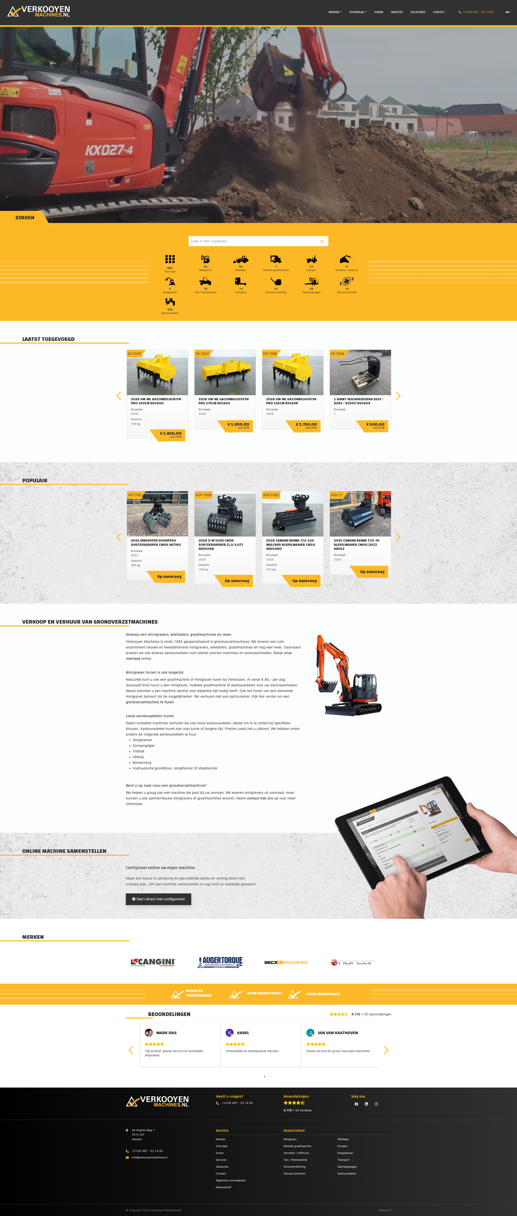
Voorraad (221, 1146)
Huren (220, 1153)
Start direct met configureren (160, 899)
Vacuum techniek (294, 1173)
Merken (221, 1139)
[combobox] (258, 241)
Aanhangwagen (347, 1166)
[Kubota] (225, 962)
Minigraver (290, 1139)
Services (221, 1159)
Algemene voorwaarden (231, 1180)
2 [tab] (252, 1077)
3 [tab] (258, 1077)
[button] (508, 12)
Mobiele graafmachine (297, 1146)
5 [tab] (271, 1077)
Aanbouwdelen (346, 1173)
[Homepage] (35, 11)
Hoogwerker (345, 1153)
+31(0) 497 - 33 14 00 (478, 12)
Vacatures (222, 1166)
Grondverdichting (295, 1166)
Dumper (342, 1146)
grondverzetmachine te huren (150, 702)
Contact (221, 1173)
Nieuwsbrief (223, 1187)
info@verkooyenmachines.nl (149, 1157)
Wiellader (343, 1139)
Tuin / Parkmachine (295, 1159)
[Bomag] (159, 962)
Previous (119, 396)
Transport (343, 1159)
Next (397, 396)
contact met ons (260, 798)
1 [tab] (246, 1077)
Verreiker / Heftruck (296, 1153)
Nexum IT (385, 1210)
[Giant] (358, 962)
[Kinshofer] (292, 962)
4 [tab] (265, 1077)
